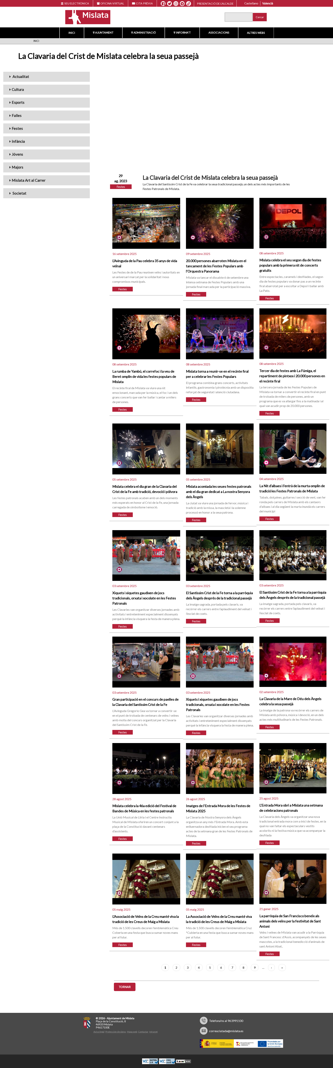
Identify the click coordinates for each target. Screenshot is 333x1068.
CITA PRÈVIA (144, 3)
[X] (169, 4)
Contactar (143, 1031)
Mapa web (132, 1031)
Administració (145, 32)
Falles (17, 115)
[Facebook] (163, 4)
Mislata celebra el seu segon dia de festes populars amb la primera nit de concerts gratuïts (290, 265)
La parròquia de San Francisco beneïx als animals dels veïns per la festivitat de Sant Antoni (290, 921)
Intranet (153, 1031)
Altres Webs (256, 32)
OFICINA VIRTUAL (112, 3)
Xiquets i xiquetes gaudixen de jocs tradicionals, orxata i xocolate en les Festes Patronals (144, 598)
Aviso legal (98, 1031)
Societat (19, 193)
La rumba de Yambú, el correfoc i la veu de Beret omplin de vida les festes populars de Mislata (144, 376)
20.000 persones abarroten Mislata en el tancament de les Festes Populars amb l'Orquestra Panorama (216, 266)
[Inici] (85, 16)
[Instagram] (175, 4)
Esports (18, 102)
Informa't (183, 32)
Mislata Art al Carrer (28, 180)
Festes (17, 128)
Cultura (18, 89)
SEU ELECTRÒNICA (76, 3)
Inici (71, 32)
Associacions (219, 32)
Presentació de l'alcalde (215, 3)
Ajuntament (104, 32)
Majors (17, 167)
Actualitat (20, 76)
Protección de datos (115, 1031)
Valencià (267, 3)
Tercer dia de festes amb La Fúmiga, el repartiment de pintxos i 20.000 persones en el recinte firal (292, 376)
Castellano (251, 3)
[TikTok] (188, 4)
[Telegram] (182, 4)
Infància (18, 141)
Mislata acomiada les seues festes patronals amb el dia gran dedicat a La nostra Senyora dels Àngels (218, 491)
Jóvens (17, 154)
